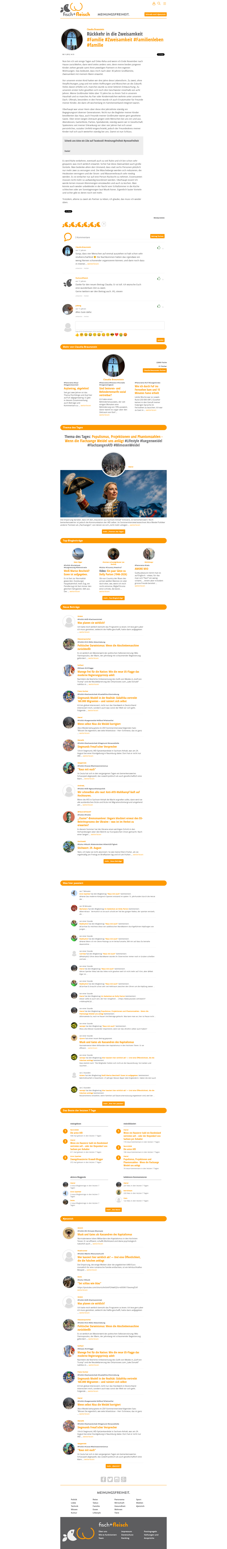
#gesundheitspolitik (97, 789)
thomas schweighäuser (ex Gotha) (113, 563)
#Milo (91, 642)
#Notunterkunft (97, 1254)
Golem (80, 616)
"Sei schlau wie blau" (89, 1283)
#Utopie (91, 1231)
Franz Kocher (83, 691)
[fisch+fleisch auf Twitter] (110, 1479)
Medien (139, 1503)
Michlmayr (149, 562)
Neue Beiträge (71, 607)
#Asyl (76, 383)
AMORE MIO (141, 569)
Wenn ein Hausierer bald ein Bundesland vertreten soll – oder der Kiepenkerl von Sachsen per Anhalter (89, 1146)
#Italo (147, 565)
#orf (147, 383)
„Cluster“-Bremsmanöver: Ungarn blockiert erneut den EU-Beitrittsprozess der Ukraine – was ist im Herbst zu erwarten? (110, 821)
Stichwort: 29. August (89, 848)
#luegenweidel (151, 440)
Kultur (74, 1512)
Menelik (81, 740)
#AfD (86, 619)
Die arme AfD (76, 1132)
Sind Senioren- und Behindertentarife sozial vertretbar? (112, 391)
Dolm (72, 1200)
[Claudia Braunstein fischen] (155, 370)
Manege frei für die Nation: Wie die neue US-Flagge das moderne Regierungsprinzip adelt (108, 673)
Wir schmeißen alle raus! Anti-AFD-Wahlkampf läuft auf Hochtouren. (109, 793)
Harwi (130, 467)
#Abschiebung (99, 642)
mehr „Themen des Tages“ (113, 531)
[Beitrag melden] (159, 218)
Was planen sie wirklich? (91, 623)
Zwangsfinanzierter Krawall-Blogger (86, 1159)
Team (101, 1538)
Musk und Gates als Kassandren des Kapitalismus (106, 1042)
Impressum (126, 1531)
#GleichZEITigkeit (110, 844)
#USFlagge (89, 668)
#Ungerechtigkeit (106, 385)
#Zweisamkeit (118, 39)
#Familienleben (148, 39)
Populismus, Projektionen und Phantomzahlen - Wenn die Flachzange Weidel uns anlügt (114, 438)
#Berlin (87, 1254)
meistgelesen (75, 1123)
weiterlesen (86, 405)
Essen (95, 1509)
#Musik (87, 844)
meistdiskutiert (130, 1123)
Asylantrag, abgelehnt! (76, 388)
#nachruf (117, 567)
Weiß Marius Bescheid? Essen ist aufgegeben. (76, 572)
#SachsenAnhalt (95, 619)
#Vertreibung (113, 694)
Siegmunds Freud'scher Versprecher (97, 746)
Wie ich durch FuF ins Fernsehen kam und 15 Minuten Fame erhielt (147, 389)
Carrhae (82, 954)
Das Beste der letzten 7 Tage (79, 1110)
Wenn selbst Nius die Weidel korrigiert (99, 724)
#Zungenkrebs (154, 383)
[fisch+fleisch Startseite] (113, 9)
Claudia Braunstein (95, 29)
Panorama (119, 1499)
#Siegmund (103, 743)
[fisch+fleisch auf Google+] (123, 1479)
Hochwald (82, 841)
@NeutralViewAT (84, 812)
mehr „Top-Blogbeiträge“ (113, 598)
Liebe (73, 1503)
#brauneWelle (113, 743)
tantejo (82, 1026)
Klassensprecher (84, 639)
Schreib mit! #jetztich (156, 14)
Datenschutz (127, 1534)
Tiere (116, 1512)
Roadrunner (82, 1251)
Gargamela (82, 763)
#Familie (95, 39)
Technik (74, 1506)
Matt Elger (78, 562)
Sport (138, 1499)
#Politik (67, 565)
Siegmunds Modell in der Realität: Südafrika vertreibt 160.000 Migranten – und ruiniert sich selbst (107, 699)
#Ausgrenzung (70, 567)
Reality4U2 (83, 924)
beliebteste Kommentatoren (135, 1177)
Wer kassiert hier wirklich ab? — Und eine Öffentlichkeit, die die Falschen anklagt (109, 1258)
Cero (125, 1198)
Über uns (103, 1531)
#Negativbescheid (71, 385)
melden (86, 268)
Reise (95, 1499)
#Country (110, 567)
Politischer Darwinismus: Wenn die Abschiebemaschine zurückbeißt (108, 647)
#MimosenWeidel (127, 445)
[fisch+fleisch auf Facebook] (103, 1479)
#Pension (113, 383)
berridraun (128, 1190)
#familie (95, 44)
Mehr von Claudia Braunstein (80, 346)
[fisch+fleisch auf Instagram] (117, 1479)
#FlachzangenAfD (100, 445)
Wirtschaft (119, 1503)
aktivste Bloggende (78, 1177)
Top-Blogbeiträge (73, 540)
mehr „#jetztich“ (113, 1466)
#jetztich (68, 1218)
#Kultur (102, 567)
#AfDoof (100, 720)
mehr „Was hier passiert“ (113, 1103)
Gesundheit (119, 1506)
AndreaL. (81, 785)
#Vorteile (121, 383)
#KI (86, 1231)
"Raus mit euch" (87, 769)
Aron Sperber (84, 894)
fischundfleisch (82, 278)
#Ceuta (87, 766)
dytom (82, 1038)
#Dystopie (99, 1231)
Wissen (74, 1509)
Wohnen (118, 1509)
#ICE (86, 642)
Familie (96, 1506)
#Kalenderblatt (97, 844)
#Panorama (69, 383)
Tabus (95, 1503)
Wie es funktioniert (108, 1534)
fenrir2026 (74, 1130)
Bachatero (83, 909)
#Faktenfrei (108, 720)
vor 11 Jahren (81, 250)
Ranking (125, 1538)
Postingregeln (150, 1531)
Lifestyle (97, 1512)
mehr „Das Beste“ (113, 1210)
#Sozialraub (75, 565)
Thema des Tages (73, 427)
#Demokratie (81, 567)
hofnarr (81, 665)
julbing (78, 305)
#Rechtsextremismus (99, 766)
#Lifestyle (132, 440)
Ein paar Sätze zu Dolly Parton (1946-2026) (113, 572)
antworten (79, 268)
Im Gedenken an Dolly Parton (116, 909)
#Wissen (81, 668)
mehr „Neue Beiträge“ (113, 861)
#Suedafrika (103, 694)
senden (161, 340)
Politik (74, 1499)
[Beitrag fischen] (157, 236)
